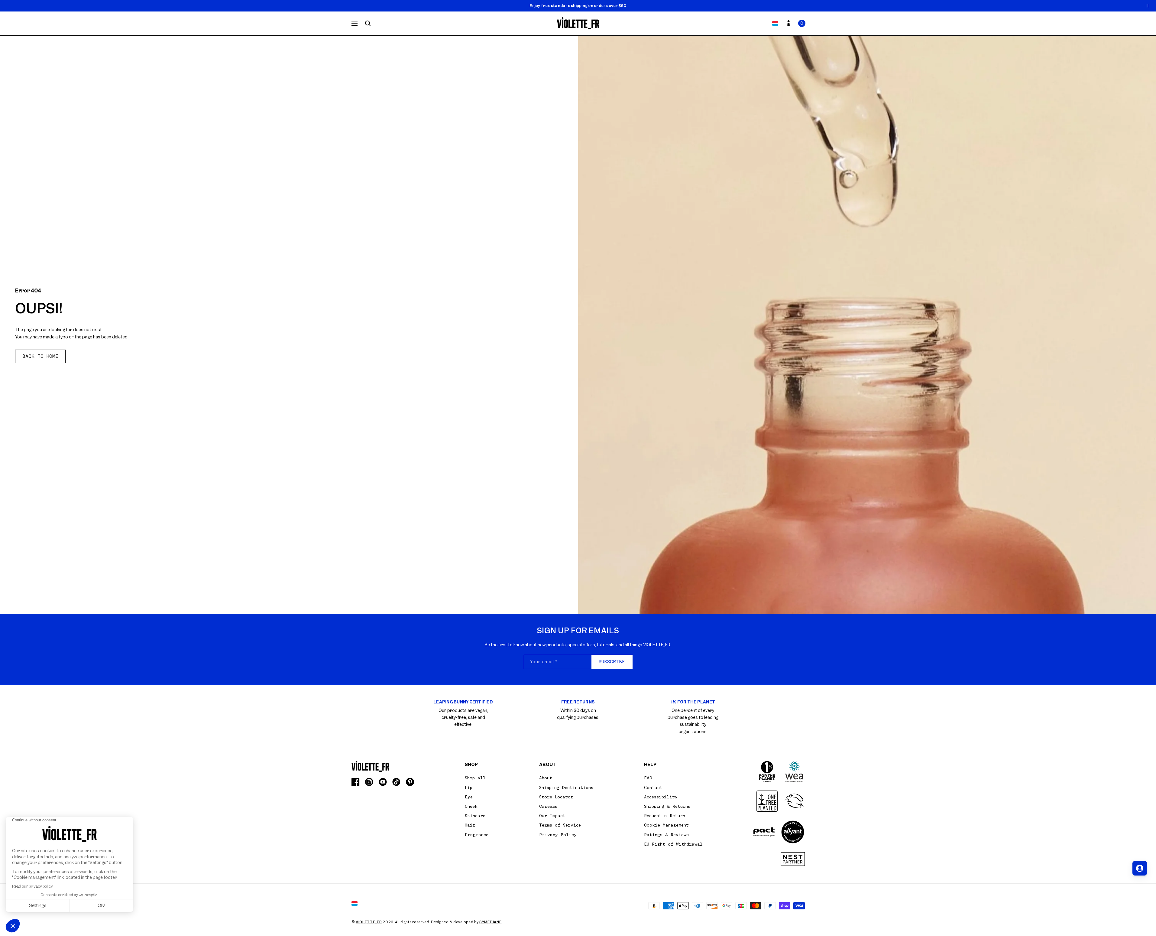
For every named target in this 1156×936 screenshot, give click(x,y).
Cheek (471, 806)
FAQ (648, 778)
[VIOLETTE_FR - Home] (578, 23)
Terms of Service (560, 825)
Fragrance (476, 835)
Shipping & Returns (667, 806)
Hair (470, 825)
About (545, 778)
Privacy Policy (558, 835)
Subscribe (612, 661)
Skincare (475, 816)
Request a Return (664, 816)
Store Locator (556, 797)
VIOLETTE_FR (369, 922)
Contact (653, 787)
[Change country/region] (775, 23)
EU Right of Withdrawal (673, 844)
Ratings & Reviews (666, 835)
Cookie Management (666, 825)
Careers (548, 806)
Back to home (40, 356)
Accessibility (661, 797)
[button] (801, 23)
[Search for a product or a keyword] (367, 23)
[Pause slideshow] (1148, 6)
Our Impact (552, 816)
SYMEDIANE (490, 922)
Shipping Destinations (566, 787)
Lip (468, 787)
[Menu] (354, 23)
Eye (469, 797)
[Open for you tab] (1139, 868)
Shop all (475, 778)
